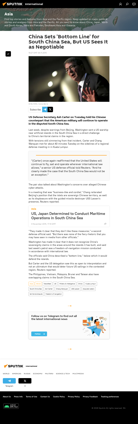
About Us (7, 396)
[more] (105, 223)
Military (49, 373)
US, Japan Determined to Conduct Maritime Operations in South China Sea (68, 215)
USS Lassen (75, 289)
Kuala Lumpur (91, 284)
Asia (33, 209)
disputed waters (88, 289)
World (38, 284)
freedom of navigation (54, 294)
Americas (16, 373)
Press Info (18, 396)
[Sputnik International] (13, 6)
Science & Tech (63, 373)
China (80, 284)
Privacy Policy (74, 396)
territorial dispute (36, 294)
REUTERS (33, 104)
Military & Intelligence (67, 284)
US (55, 284)
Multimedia (78, 373)
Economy (37, 373)
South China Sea (36, 289)
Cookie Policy (59, 396)
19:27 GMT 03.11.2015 (38, 53)
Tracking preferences (110, 396)
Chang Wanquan (62, 289)
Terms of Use (31, 396)
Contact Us (45, 396)
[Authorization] (120, 4)
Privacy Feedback (90, 396)
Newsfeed (47, 284)
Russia (27, 373)
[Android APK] (11, 406)
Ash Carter (49, 289)
